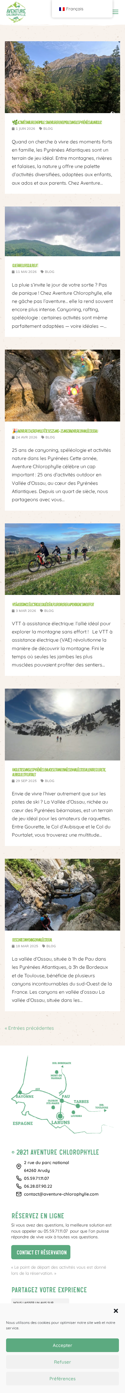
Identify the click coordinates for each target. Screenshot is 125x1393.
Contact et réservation (38, 1251)
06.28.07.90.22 (38, 1186)
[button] (116, 1311)
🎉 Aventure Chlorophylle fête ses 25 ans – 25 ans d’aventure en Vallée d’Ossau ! (55, 431)
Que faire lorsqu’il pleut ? (25, 265)
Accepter (62, 1345)
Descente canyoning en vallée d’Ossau (32, 939)
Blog (48, 128)
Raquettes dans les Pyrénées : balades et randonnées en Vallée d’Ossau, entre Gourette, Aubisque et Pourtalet (58, 772)
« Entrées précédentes (29, 1028)
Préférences (62, 1378)
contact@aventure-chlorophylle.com (61, 1194)
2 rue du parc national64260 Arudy (46, 1166)
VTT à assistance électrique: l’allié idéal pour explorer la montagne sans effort (53, 604)
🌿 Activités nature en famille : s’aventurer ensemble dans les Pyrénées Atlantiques (57, 122)
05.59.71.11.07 (36, 1178)
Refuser (62, 1362)
